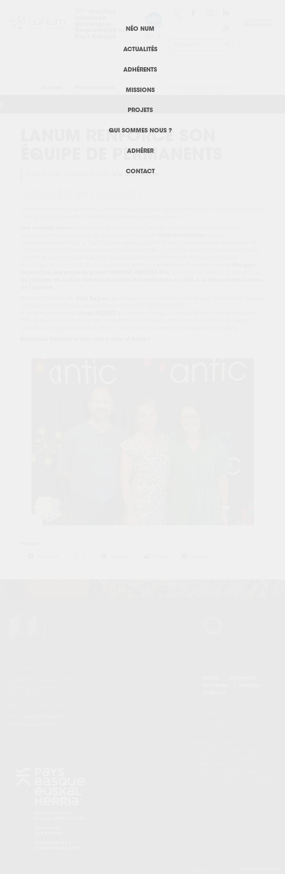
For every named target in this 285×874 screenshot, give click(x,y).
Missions (140, 90)
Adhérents (140, 70)
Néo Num (140, 29)
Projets (140, 111)
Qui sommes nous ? (140, 131)
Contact (140, 172)
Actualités (140, 50)
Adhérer (140, 151)
